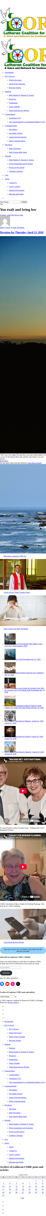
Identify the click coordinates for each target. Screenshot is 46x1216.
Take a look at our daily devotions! (16, 629)
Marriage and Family (16, 1162)
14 (29, 1186)
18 (10, 1189)
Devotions (8, 1105)
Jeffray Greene (5, 228)
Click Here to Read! (34, 463)
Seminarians (13, 1059)
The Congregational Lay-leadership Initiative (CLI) (27, 1082)
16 (43, 1186)
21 (29, 1189)
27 (23, 1192)
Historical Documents (16, 1158)
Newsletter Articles (15, 1094)
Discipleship (8, 1021)
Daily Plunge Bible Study (18, 1116)
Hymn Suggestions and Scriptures (21, 1128)
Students (7, 1044)
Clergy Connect (14, 1155)
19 (16, 1189)
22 (36, 1189)
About (6, 1143)
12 (16, 1186)
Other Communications (17, 1101)
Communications (10, 1086)
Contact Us (13, 1151)
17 (3, 1189)
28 (29, 1192)
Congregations (9, 1071)
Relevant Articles (15, 1040)
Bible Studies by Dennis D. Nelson (21, 1052)
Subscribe (6, 973)
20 (23, 1189)
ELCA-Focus (9, 1025)
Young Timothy (14, 1063)
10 (3, 1186)
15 (36, 1186)
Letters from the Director (17, 1097)
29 (36, 1192)
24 (3, 1192)
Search (24, 202)
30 (43, 1192)
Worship (7, 1120)
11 (10, 1186)
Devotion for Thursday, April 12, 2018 (21, 232)
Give (6, 1139)
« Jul (22, 1198)
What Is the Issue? (15, 1033)
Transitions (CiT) (15, 1078)
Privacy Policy (13, 1002)
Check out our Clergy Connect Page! (17, 592)
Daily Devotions (18, 228)
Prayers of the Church (16, 1132)
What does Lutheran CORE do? (15, 556)
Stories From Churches (17, 1037)
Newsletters (13, 1090)
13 (23, 1186)
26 (16, 1192)
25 (10, 1192)
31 (3, 1195)
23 (43, 1189)
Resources (12, 1056)
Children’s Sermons (16, 1136)
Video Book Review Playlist (14, 942)
